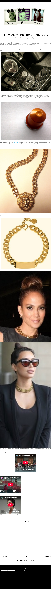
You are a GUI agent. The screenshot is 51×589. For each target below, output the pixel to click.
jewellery (35, 37)
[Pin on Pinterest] (22, 521)
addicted (3, 37)
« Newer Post (3, 556)
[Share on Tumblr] (27, 521)
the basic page (27, 585)
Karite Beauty (42, 37)
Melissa (25, 572)
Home (25, 556)
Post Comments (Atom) (29, 560)
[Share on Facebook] (23, 521)
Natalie (25, 573)
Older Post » (47, 556)
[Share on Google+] (28, 521)
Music (25, 38)
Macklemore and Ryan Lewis (12, 38)
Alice (25, 570)
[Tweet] (25, 521)
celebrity (8, 37)
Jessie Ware (29, 37)
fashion (23, 37)
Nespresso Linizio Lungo (17, 97)
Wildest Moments (45, 38)
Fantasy (18, 37)
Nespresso (30, 38)
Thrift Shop (37, 38)
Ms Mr (22, 38)
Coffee (13, 37)
